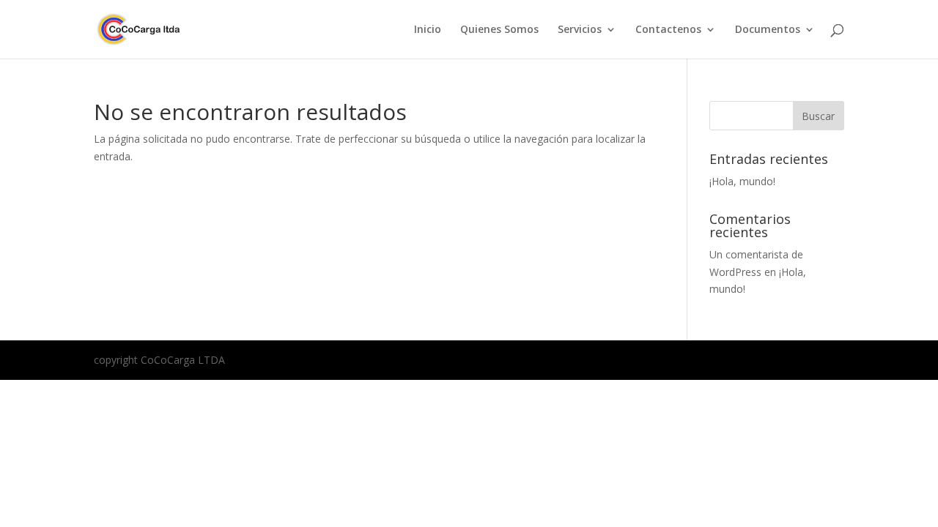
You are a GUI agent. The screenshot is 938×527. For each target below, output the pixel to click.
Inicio (427, 30)
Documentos (767, 30)
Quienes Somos (499, 30)
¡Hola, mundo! (742, 181)
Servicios (580, 30)
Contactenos (668, 30)
